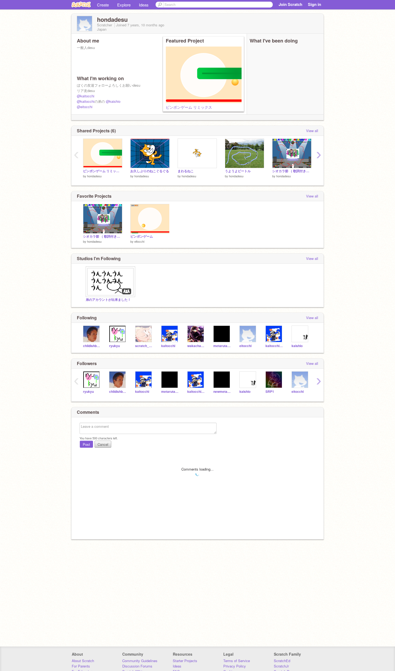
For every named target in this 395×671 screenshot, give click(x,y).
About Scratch (83, 660)
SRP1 (269, 391)
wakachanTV (196, 346)
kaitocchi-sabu (274, 346)
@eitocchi (84, 106)
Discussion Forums (137, 666)
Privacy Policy (234, 666)
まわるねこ (186, 171)
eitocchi (139, 241)
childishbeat (92, 346)
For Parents (81, 666)
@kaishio (113, 101)
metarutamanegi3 (222, 346)
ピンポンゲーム (141, 236)
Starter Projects (185, 660)
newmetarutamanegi (222, 391)
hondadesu (94, 176)
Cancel (103, 444)
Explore (124, 5)
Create (103, 5)
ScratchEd (282, 660)
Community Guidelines (139, 660)
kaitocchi (168, 346)
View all (312, 130)
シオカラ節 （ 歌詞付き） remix (291, 171)
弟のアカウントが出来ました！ (108, 299)
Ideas (144, 5)
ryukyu (114, 346)
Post (86, 444)
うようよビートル (238, 171)
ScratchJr (281, 666)
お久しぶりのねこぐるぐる (149, 171)
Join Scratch (290, 4)
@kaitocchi (85, 95)
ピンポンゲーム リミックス (189, 107)
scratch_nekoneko (144, 346)
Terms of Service (236, 660)
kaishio (297, 346)
